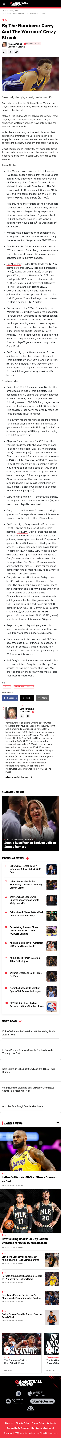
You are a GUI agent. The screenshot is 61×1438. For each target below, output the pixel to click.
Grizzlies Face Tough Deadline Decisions (22, 1106)
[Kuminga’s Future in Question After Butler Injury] (51, 961)
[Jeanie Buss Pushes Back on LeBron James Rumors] (30, 823)
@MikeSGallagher (20, 452)
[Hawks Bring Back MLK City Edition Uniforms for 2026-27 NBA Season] (30, 1210)
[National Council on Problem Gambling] (14, 1401)
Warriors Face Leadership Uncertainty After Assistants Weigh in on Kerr (24, 899)
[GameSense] (42, 1401)
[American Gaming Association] (36, 1393)
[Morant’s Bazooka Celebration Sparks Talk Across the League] (51, 991)
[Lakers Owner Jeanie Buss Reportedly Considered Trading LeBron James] (51, 884)
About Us (9, 1423)
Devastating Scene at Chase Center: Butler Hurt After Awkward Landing (24, 930)
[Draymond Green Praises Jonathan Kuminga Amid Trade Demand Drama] (52, 1259)
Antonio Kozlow (18, 839)
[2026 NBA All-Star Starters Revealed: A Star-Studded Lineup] (51, 1006)
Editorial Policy (22, 1423)
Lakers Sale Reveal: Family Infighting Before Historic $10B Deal (25, 868)
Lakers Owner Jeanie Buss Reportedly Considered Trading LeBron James (26, 884)
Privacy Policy (38, 1423)
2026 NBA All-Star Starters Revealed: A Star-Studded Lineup (27, 1005)
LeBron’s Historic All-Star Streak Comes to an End (30, 1179)
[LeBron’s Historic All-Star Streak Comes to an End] (30, 1148)
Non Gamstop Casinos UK (42, 1428)
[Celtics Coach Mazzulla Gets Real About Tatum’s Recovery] (51, 915)
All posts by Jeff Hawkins (16, 777)
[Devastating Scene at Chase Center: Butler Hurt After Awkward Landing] (51, 930)
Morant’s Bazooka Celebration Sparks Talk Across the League (25, 989)
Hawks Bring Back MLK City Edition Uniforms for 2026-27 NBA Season (25, 1240)
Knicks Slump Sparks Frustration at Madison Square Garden (26, 944)
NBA (16, 11)
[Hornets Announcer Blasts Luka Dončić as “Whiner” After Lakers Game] (52, 1278)
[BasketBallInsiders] (19, 4)
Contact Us (51, 1423)
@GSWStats (49, 240)
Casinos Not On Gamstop (18, 1428)
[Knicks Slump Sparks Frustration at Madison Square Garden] (51, 946)
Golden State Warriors (24, 687)
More (44, 698)
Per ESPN (22, 531)
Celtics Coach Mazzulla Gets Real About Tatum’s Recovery (26, 914)
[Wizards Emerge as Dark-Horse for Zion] (51, 976)
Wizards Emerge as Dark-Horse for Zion (26, 974)
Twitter (29, 698)
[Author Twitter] (10, 51)
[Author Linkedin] (4, 51)
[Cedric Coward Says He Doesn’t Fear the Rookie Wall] (52, 1317)
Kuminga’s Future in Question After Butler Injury (25, 959)
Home (5, 11)
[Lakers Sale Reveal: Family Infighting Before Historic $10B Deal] (51, 869)
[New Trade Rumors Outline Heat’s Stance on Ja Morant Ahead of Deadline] (52, 1298)
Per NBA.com (14, 264)
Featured (7, 687)
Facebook (12, 698)
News (11, 11)
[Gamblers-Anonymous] (30, 1408)
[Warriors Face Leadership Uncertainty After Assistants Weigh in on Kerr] (51, 900)
